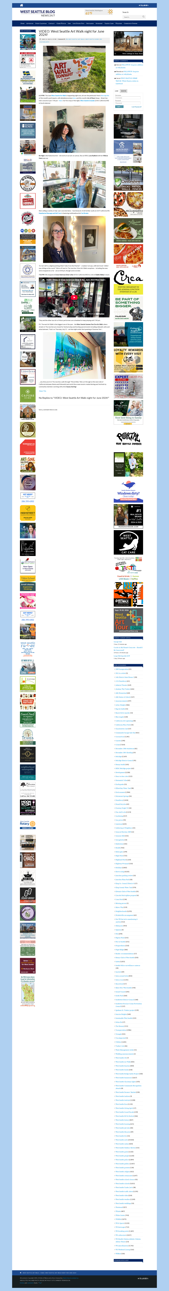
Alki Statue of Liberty (123, 697)
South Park (119, 996)
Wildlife (118, 1219)
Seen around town (122, 976)
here (74, 98)
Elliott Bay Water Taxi (123, 788)
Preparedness (120, 946)
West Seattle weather (123, 1199)
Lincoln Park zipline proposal (126, 895)
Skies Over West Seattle (124, 988)
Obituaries (90, 23)
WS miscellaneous (122, 1246)
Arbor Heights (121, 705)
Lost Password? (137, 107)
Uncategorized (121, 1038)
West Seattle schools (123, 1184)
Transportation (121, 1030)
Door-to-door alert (122, 776)
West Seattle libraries (123, 1132)
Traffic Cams (109, 23)
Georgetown (120, 840)
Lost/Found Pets (78, 23)
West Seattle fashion (123, 1096)
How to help (120, 872)
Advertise (29, 23)
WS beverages (120, 1227)
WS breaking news (122, 1231)
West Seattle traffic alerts (124, 1192)
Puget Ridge (120, 950)
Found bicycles (121, 804)
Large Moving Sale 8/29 (122, 656)
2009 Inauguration (122, 669)
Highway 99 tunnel (122, 864)
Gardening (119, 816)
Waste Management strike (125, 1050)
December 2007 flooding (124, 753)
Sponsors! (99, 23)
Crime (118, 745)
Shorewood (120, 984)
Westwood (119, 1207)
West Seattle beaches (123, 1066)
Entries (22, 1283)
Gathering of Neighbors (124, 828)
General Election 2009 (123, 832)
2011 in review (121, 673)
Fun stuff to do (121, 812)
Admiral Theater (121, 685)
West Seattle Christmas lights (126, 1082)
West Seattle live (121, 1136)
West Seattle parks (122, 1152)
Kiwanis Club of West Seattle (125, 892)
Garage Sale (118, 642)
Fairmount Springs (122, 796)
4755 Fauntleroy (121, 681)
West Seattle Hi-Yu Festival (125, 1116)
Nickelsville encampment (124, 915)
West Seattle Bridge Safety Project (127, 1074)
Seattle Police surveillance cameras (128, 966)
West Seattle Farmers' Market (126, 1092)
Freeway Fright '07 (122, 808)
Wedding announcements (124, 1054)
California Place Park (123, 725)
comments (30, 1283)
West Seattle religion (123, 1172)
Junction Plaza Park (122, 880)
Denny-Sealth (120, 765)
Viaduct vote (120, 1046)
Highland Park (121, 860)
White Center (120, 1215)
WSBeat (118, 1254)
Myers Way (119, 907)
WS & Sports (120, 1223)
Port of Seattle (120, 942)
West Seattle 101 (121, 1058)
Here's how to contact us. (71, 1278)
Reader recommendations (125, 954)
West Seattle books (122, 1070)
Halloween (119, 844)
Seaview (118, 972)
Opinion (118, 930)
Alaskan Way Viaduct (123, 689)
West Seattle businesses (124, 1078)
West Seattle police (122, 1160)
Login (116, 91)
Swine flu (119, 1022)
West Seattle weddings (123, 1203)
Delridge (119, 757)
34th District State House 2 (125, 677)
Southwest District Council (125, 1000)
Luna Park (119, 899)
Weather (119, 23)
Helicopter (119, 852)
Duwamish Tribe (121, 780)
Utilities (118, 1042)
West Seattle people (122, 1156)
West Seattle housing (123, 1124)
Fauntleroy (119, 800)
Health (118, 848)
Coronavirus (120, 737)
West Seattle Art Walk (76, 39)
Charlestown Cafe (122, 729)
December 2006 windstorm (125, 749)
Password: (118, 100)
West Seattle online (122, 1144)
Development (120, 772)
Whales (118, 1211)
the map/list (105, 95)
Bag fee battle (120, 709)
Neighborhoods (121, 911)
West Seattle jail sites (123, 1128)
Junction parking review (124, 876)
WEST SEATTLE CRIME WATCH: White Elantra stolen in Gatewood (127, 81)
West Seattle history (122, 1120)
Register (123, 91)
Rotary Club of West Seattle (125, 958)
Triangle (118, 1034)
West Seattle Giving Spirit (124, 1108)
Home (22, 23)
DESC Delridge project (123, 768)
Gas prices (119, 820)
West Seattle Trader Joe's (124, 1188)
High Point (119, 856)
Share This (42, 391)
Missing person (121, 903)
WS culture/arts (121, 1235)
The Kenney (120, 1026)
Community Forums (130, 23)
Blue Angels (120, 717)
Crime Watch (61, 23)
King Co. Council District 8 (125, 884)
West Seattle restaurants (124, 1176)
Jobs (69, 23)
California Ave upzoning (124, 721)
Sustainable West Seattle (124, 1018)
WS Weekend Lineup (123, 1250)
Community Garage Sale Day (125, 733)
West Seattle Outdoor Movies (125, 1148)
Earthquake (120, 784)
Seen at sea (119, 980)
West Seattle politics (122, 1164)
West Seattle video (122, 1196)
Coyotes (118, 741)
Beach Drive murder (123, 713)
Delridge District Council (124, 761)
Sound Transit (120, 992)
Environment (120, 792)
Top (40, 1283)
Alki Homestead (121, 693)
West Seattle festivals (123, 1100)
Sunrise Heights (121, 1014)
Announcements (121, 701)
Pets (117, 934)
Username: (118, 95)
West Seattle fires (121, 1104)
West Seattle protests (123, 1168)
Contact (52, 23)
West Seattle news (92, 39)
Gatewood (119, 824)
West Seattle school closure (125, 1180)
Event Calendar (41, 23)
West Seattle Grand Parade (125, 1112)
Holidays (119, 868)
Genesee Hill (120, 836)
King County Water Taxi (124, 888)
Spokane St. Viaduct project (125, 1010)
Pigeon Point (120, 938)
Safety (118, 962)
